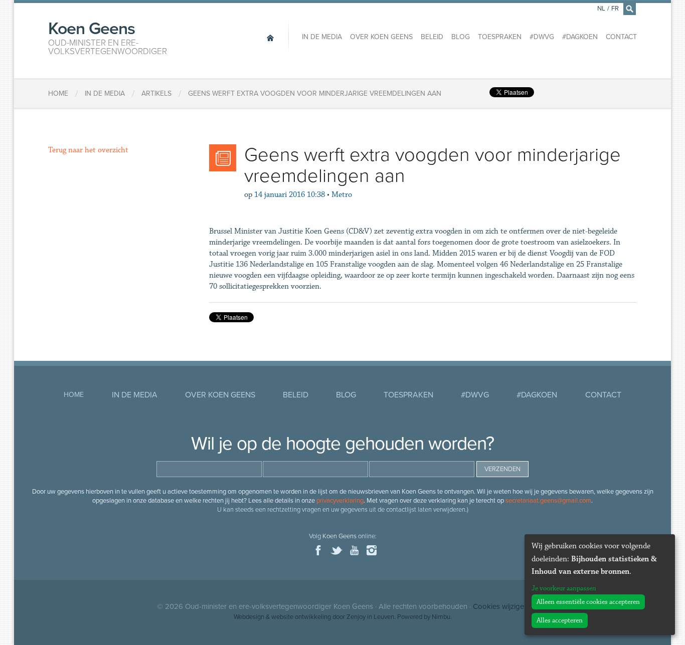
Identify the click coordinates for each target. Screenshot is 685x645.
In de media (322, 37)
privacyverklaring (340, 501)
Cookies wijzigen (500, 606)
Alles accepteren (560, 620)
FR (615, 9)
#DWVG (542, 37)
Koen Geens (107, 37)
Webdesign (249, 617)
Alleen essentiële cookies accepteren (588, 601)
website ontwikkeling (301, 617)
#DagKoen (580, 37)
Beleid (432, 37)
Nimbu (441, 617)
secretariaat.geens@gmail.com (548, 501)
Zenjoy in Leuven (370, 617)
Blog (460, 37)
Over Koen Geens (381, 37)
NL (601, 9)
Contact (621, 37)
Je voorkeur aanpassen (564, 588)
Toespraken (500, 37)
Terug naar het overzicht (88, 150)
